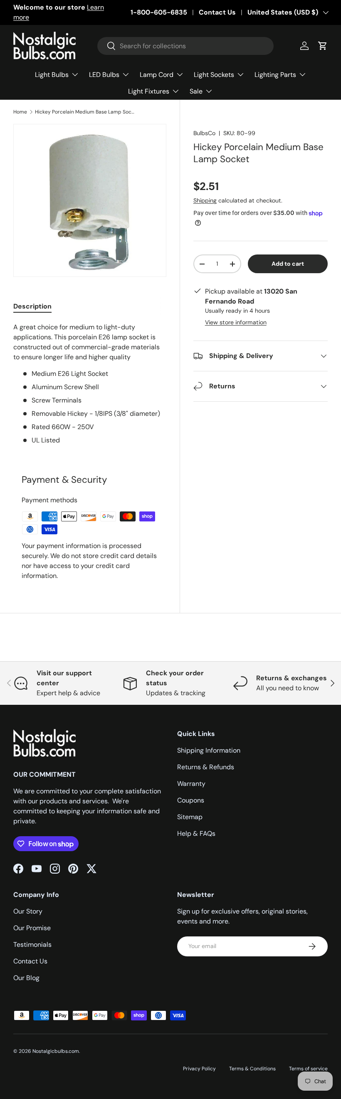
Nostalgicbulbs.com (55, 1051)
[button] (323, 46)
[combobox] (185, 46)
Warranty (191, 783)
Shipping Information (208, 750)
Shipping (205, 200)
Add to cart (288, 263)
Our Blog (26, 977)
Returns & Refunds (205, 767)
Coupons (190, 800)
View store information (236, 322)
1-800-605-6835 (159, 12)
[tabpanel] (89, 383)
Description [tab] (32, 306)
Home (20, 112)
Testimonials (32, 944)
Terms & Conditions (252, 1068)
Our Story (27, 911)
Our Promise (32, 928)
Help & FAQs (196, 833)
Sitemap (190, 817)
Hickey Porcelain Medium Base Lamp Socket (85, 112)
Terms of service (308, 1068)
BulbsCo (204, 133)
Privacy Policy (199, 1068)
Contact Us (217, 12)
